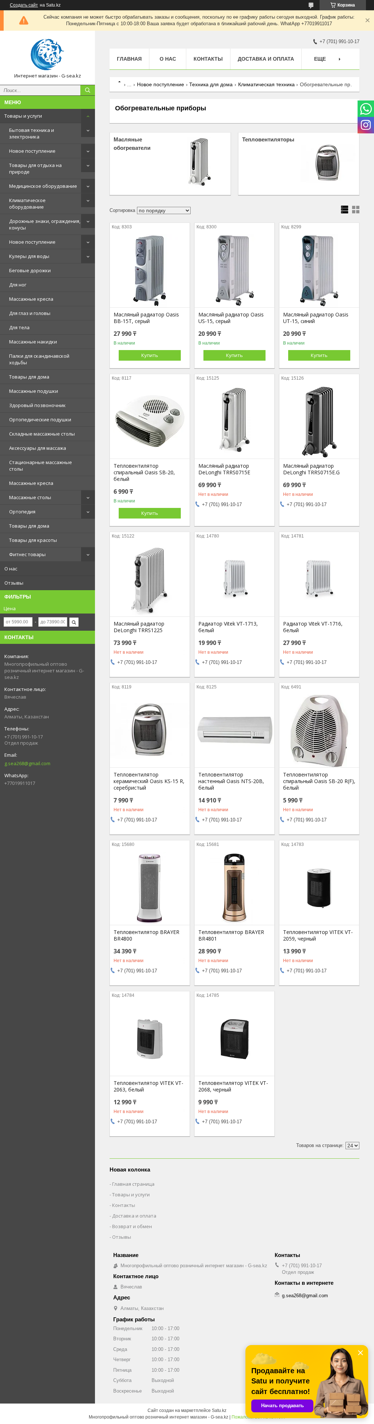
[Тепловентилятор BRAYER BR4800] (150, 888)
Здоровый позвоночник (37, 405)
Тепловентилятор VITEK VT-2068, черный (233, 1086)
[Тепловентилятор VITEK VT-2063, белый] (150, 1039)
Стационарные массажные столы (40, 465)
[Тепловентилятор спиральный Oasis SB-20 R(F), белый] (319, 730)
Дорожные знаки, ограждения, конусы (44, 224)
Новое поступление (32, 151)
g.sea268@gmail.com (27, 763)
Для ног (17, 284)
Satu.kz (219, 1410)
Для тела (19, 327)
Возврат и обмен (132, 1226)
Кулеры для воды (29, 256)
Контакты (208, 59)
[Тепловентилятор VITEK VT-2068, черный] (234, 1039)
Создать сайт (24, 5)
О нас (10, 568)
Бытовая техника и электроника (31, 133)
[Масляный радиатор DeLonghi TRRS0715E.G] (319, 422)
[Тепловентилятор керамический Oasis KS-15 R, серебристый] (150, 730)
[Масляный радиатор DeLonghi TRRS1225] (150, 579)
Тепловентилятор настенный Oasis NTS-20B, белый (231, 781)
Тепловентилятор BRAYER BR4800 (146, 935)
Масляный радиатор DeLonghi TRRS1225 (139, 627)
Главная (129, 59)
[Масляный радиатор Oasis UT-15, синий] (319, 270)
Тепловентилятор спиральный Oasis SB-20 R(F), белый (319, 781)
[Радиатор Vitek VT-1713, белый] (234, 579)
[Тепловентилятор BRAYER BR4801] (234, 888)
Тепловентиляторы (268, 139)
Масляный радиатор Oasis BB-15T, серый (146, 317)
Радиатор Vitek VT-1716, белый (313, 627)
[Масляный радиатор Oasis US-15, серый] (234, 270)
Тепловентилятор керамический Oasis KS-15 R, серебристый (149, 781)
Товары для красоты (33, 540)
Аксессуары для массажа (37, 448)
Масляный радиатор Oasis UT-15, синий (315, 317)
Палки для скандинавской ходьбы (39, 359)
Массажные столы (30, 497)
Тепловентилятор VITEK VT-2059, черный (318, 935)
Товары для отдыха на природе (35, 168)
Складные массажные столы (42, 433)
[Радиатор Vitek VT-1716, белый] (319, 579)
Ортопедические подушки (40, 419)
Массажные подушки (33, 391)
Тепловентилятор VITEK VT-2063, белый (148, 1086)
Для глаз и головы (29, 313)
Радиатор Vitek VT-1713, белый (228, 627)
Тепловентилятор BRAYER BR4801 (231, 935)
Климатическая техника (266, 84)
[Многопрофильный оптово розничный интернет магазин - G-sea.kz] (47, 54)
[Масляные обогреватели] (199, 163)
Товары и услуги (23, 116)
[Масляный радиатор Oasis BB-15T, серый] (150, 270)
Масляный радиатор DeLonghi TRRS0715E (224, 469)
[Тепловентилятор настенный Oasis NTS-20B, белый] (234, 730)
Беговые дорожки (30, 270)
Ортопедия (22, 511)
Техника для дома (211, 84)
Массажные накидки (33, 341)
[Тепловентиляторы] (328, 163)
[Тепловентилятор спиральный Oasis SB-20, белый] (150, 422)
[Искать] (87, 90)
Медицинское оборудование (43, 186)
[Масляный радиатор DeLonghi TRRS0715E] (234, 422)
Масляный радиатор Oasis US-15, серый (231, 317)
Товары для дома (29, 376)
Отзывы (13, 583)
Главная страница (133, 1184)
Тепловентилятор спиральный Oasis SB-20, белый (144, 472)
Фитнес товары (27, 554)
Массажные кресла (31, 299)
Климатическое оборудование (27, 203)
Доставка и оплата (266, 59)
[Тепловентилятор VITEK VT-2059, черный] (319, 888)
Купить (149, 355)
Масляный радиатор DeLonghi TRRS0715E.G (311, 469)
